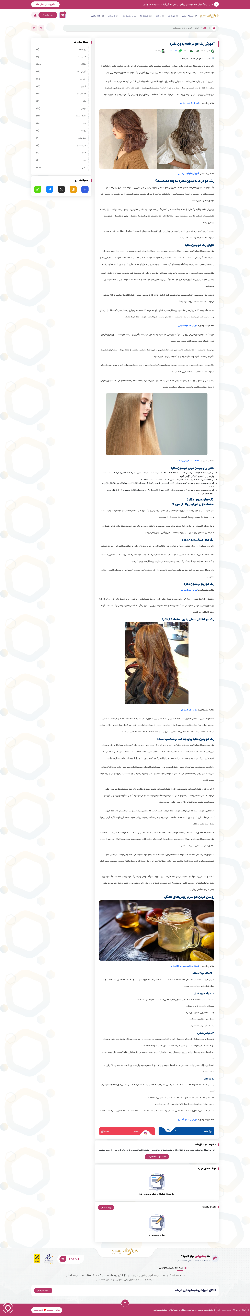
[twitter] (61, 189)
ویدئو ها (144, 15)
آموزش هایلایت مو (189, 590)
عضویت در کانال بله (45, 4)
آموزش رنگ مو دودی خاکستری (185, 966)
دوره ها (171, 15)
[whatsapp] (37, 189)
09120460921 (73, 1259)
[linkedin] (73, 189)
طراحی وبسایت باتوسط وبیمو (47, 1310)
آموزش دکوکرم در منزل (188, 173)
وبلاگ (158, 15)
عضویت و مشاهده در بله (157, 1157)
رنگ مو (170, 51)
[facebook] (85, 189)
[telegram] (49, 189)
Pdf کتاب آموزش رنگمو (188, 460)
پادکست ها (128, 15)
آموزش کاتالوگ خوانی (188, 325)
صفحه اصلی (188, 15)
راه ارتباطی (96, 15)
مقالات (175, 51)
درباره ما (111, 15)
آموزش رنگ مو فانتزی (187, 1119)
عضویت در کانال (43, 1290)
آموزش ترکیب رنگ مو (189, 103)
